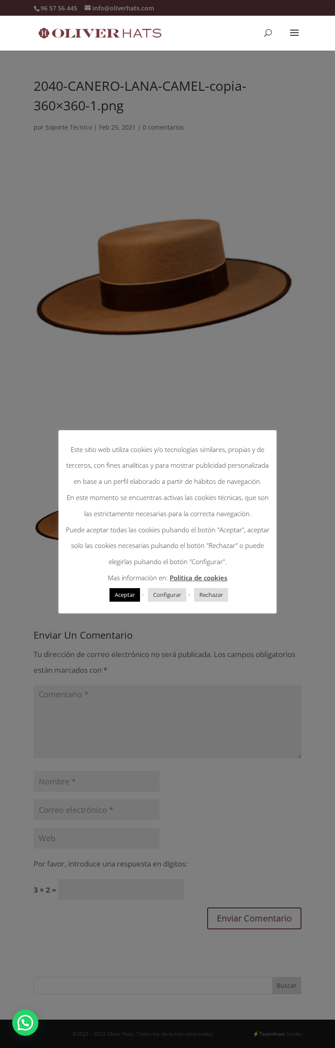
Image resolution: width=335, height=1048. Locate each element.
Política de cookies (198, 577)
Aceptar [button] (125, 595)
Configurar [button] (167, 595)
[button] (25, 1023)
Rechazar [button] (211, 595)
